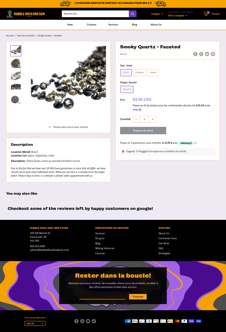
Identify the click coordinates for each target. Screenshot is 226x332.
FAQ (161, 248)
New (70, 24)
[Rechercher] (133, 13)
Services (113, 24)
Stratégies (164, 253)
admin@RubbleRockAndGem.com (49, 250)
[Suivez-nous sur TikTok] (94, 321)
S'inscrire (138, 296)
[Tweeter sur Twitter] (207, 54)
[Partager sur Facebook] (195, 54)
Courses (100, 253)
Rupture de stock (143, 130)
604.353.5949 (37, 246)
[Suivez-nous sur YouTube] (88, 321)
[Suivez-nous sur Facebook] (76, 321)
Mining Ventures (104, 248)
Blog (134, 24)
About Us (156, 24)
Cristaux (91, 24)
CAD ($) (30, 323)
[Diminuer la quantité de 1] (136, 119)
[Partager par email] (213, 54)
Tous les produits (25, 35)
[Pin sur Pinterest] (201, 54)
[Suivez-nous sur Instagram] (82, 321)
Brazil (123, 54)
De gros (99, 238)
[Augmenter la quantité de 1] (152, 119)
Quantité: (125, 119)
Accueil (10, 35)
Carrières (164, 243)
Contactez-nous (168, 238)
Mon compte (176, 15)
